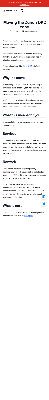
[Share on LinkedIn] (44, 196)
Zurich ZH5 (27, 66)
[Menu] (27, 10)
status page (28, 215)
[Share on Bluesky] (44, 203)
